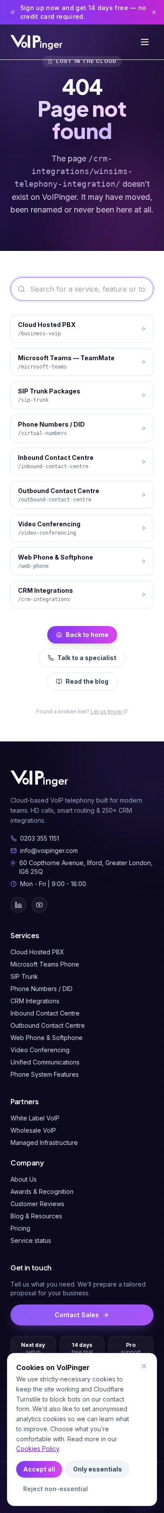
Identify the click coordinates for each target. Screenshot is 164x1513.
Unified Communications (45, 1062)
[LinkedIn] (18, 905)
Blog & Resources (36, 1216)
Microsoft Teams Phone (44, 964)
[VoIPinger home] (37, 42)
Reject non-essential (55, 1488)
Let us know (107, 711)
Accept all (39, 1469)
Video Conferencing (40, 1050)
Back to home (87, 634)
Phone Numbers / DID (41, 988)
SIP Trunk (24, 976)
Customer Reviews (37, 1203)
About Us (23, 1179)
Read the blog (87, 681)
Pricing (20, 1228)
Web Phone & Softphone (46, 1037)
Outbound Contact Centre (47, 1025)
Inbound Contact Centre (45, 1013)
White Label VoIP (34, 1118)
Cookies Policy (37, 1448)
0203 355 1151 (39, 838)
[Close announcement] (154, 12)
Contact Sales (77, 1314)
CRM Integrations (34, 1001)
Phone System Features (44, 1074)
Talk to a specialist (86, 657)
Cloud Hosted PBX (37, 952)
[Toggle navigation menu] (145, 42)
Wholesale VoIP (33, 1130)
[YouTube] (39, 905)
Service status (30, 1240)
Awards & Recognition (41, 1191)
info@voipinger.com (49, 850)
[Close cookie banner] (144, 1366)
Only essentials (97, 1469)
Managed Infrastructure (44, 1142)
